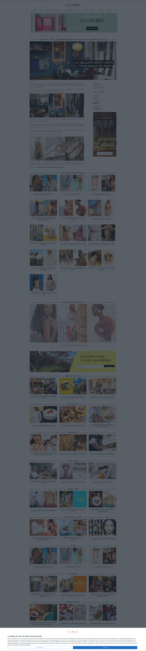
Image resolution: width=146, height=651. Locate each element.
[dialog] (73, 639)
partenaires (19, 638)
